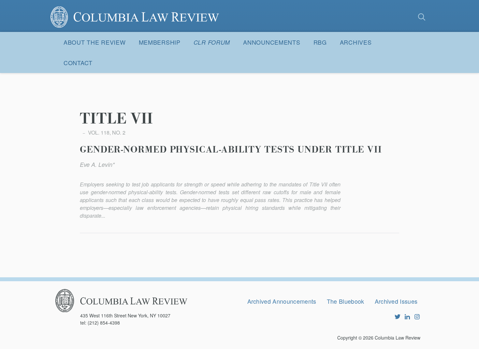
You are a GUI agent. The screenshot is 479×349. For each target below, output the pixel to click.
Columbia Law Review (397, 337)
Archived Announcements (281, 301)
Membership (160, 42)
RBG (320, 42)
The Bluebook (345, 301)
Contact (78, 62)
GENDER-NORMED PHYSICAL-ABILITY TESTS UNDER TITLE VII (231, 150)
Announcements (271, 42)
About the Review (95, 42)
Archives (356, 42)
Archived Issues (396, 301)
